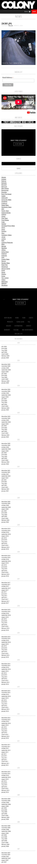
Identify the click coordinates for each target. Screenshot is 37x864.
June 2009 (4, 810)
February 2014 (5, 682)
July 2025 (4, 373)
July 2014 (4, 673)
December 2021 (5, 470)
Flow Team (4, 218)
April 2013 (4, 705)
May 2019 (4, 542)
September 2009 (6, 804)
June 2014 (4, 675)
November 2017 (5, 584)
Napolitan (4, 248)
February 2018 (5, 574)
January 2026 (5, 358)
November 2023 (5, 418)
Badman (3, 181)
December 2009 (5, 799)
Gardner (3, 224)
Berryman (4, 186)
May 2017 (4, 596)
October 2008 (5, 829)
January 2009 (5, 819)
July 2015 (4, 646)
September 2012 (6, 723)
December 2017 (5, 582)
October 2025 (5, 368)
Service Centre (5, 268)
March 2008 (4, 842)
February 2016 (5, 628)
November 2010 (5, 773)
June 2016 (4, 621)
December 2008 (5, 826)
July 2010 (4, 781)
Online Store (5, 252)
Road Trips (4, 265)
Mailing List (18, 334)
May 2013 (4, 704)
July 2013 (4, 700)
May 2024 (4, 402)
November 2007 (5, 854)
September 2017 (6, 588)
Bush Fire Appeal (6, 194)
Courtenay (4, 201)
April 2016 (4, 624)
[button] (26, 12)
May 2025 (4, 377)
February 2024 (5, 408)
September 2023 (6, 422)
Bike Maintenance (27, 330)
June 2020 (4, 513)
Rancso (3, 261)
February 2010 (5, 790)
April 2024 (4, 404)
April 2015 (4, 651)
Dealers (8, 326)
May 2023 (4, 429)
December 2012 (5, 718)
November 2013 (5, 692)
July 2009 (4, 808)
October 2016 (5, 613)
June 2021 (4, 481)
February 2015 (5, 655)
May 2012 (4, 731)
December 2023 (5, 416)
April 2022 (4, 458)
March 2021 (4, 487)
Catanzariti (4, 198)
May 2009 (4, 812)
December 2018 (5, 555)
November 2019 (5, 530)
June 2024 (4, 400)
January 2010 (5, 792)
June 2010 (4, 783)
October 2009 (5, 802)
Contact (28, 326)
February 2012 (5, 736)
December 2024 (5, 389)
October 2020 (5, 505)
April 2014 (4, 678)
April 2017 (4, 597)
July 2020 (4, 511)
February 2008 (5, 844)
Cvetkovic (4, 203)
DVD (2, 209)
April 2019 (4, 543)
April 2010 (4, 787)
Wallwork (4, 283)
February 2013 (5, 709)
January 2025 (5, 383)
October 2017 (5, 586)
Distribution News (6, 207)
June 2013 (4, 702)
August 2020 (4, 509)
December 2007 (5, 853)
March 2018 (4, 572)
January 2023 (5, 437)
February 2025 (5, 381)
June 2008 (4, 837)
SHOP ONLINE (8, 318)
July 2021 (4, 480)
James (3, 237)
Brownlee (4, 192)
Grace (3, 227)
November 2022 (5, 445)
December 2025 (5, 364)
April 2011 (4, 760)
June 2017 (4, 594)
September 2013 (6, 696)
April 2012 (4, 732)
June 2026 (4, 348)
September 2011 (6, 750)
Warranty (7, 330)
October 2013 (5, 694)
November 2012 (5, 719)
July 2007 (4, 862)
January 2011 (5, 765)
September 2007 (6, 858)
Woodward (4, 285)
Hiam (2, 233)
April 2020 (4, 516)
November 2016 (5, 611)
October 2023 (5, 420)
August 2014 (4, 671)
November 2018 (5, 557)
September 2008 (6, 831)
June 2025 (4, 375)
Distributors (18, 326)
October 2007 (5, 856)
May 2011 (4, 758)
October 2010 (5, 775)
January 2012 (5, 738)
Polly (2, 257)
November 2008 (5, 827)
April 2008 (4, 841)
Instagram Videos (6, 235)
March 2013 (4, 707)
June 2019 (4, 540)
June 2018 (4, 567)
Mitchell (3, 246)
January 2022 (5, 464)
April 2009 (4, 814)
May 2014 (4, 677)
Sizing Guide (20, 322)
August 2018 (4, 563)
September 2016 (6, 615)
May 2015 (4, 650)
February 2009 (5, 817)
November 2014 (5, 665)
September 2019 (6, 534)
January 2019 (5, 549)
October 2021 (5, 474)
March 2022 (4, 460)
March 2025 (4, 379)
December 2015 (5, 637)
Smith (3, 270)
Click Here (18, 144)
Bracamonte (4, 190)
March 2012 (4, 734)
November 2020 (5, 503)
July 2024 (4, 399)
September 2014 (6, 669)
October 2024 (5, 393)
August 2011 (4, 752)
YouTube (16, 330)
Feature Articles (6, 213)
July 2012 (4, 727)
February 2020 (5, 520)
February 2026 (5, 356)
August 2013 (4, 698)
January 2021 (5, 491)
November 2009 (5, 800)
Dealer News (5, 205)
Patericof (4, 254)
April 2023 (4, 431)
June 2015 (4, 648)
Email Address (7, 77)
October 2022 (5, 447)
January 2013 (5, 711)
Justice (3, 239)
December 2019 (5, 528)
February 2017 (5, 601)
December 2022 (5, 443)
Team (23, 318)
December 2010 (5, 772)
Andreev (3, 179)
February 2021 (5, 489)
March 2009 (4, 815)
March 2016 (4, 626)
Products (10, 322)
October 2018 (5, 559)
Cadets (3, 196)
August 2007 (4, 860)
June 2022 (4, 454)
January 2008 (5, 846)
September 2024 (6, 395)
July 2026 (4, 346)
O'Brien (3, 250)
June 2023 (4, 427)
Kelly (2, 240)
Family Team (5, 211)
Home (17, 318)
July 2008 (4, 835)
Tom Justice (4, 278)
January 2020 (5, 522)
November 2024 (5, 391)
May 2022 (4, 456)
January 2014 (5, 684)
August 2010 (4, 779)
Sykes (3, 276)
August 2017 (4, 590)
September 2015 (6, 642)
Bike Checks (5, 188)
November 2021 (5, 472)
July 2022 (4, 453)
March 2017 (4, 599)
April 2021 (4, 485)
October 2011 (5, 748)
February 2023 (5, 435)
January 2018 (5, 576)
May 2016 (4, 623)
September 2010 (6, 777)
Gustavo (3, 231)
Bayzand (4, 185)
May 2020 (4, 515)
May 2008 (4, 839)
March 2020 (4, 518)
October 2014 (5, 667)
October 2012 (5, 721)
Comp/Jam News (6, 200)
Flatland (3, 214)
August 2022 (4, 451)
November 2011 (5, 746)
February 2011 (5, 763)
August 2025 (4, 372)
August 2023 (4, 424)
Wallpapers (4, 282)
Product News (5, 259)
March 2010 (4, 788)
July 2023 (4, 426)
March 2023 (4, 433)
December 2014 (5, 664)
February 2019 (5, 547)
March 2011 (4, 761)
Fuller (3, 222)
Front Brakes (5, 220)
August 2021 (4, 478)
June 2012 (4, 729)
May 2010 (4, 785)
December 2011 (5, 745)
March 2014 (4, 680)
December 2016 (5, 609)
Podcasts (4, 255)
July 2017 (4, 592)
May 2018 (4, 569)
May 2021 (4, 483)
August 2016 (4, 617)
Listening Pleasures (7, 242)
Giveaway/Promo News (8, 226)
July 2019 (4, 538)
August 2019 (4, 536)
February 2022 (5, 462)
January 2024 (5, 410)
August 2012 (4, 725)
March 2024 (4, 406)
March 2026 (4, 354)
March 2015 (4, 653)
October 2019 (5, 532)
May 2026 (4, 350)
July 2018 (4, 565)
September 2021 (6, 476)
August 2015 (4, 644)
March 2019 (4, 545)
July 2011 (4, 754)
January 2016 (5, 630)
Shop (34, 12)
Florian (3, 216)
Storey (3, 272)
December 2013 (5, 691)
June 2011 (4, 756)
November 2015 (5, 638)
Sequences (4, 267)
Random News (5, 263)
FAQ (29, 322)
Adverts (3, 177)
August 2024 (4, 397)
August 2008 (4, 833)
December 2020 (5, 501)
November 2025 (5, 366)
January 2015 (5, 657)
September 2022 (6, 449)
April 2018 (4, 570)
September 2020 (6, 507)
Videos (3, 280)
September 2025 (6, 370)
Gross (3, 229)
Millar (11, 25)
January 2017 (5, 603)
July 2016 (4, 619)
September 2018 (6, 561)
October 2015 (5, 640)
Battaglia (4, 183)
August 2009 (4, 806)
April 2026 (4, 352)
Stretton (3, 274)
